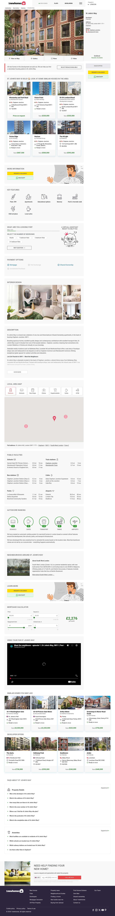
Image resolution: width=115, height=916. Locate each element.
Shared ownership (79, 896)
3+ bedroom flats (15, 242)
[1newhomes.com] (14, 896)
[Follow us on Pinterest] (106, 910)
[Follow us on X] (100, 910)
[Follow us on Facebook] (93, 910)
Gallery (35, 58)
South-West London (57, 445)
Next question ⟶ (19, 248)
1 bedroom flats (24, 238)
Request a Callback (20, 173)
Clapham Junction (95, 30)
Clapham (88, 25)
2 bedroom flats (40, 238)
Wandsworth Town (93, 32)
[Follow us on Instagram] (96, 910)
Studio (12, 238)
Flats (56, 3)
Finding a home (56, 896)
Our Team (97, 890)
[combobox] (37, 877)
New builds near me (57, 900)
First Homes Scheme (79, 890)
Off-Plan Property (35, 903)
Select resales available (69, 67)
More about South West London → (43, 575)
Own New (76, 893)
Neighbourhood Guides (58, 893)
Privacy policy (21, 908)
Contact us (76, 903)
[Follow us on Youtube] (103, 910)
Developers (69, 3)
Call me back (69, 877)
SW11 (47, 445)
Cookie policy (10, 908)
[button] (65, 416)
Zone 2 (66, 445)
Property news (55, 890)
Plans (55, 58)
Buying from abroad (57, 903)
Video (75, 58)
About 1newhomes (79, 900)
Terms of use (31, 908)
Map (15, 58)
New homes (44, 3)
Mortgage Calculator (36, 900)
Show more (17, 372)
